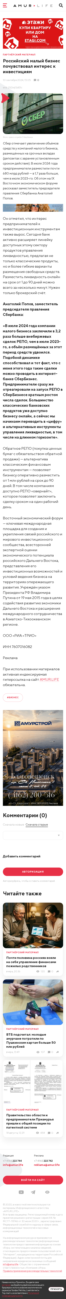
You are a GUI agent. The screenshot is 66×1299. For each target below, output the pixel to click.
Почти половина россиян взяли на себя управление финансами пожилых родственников (31, 962)
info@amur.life (13, 1164)
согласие (6, 1285)
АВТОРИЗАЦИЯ (33, 871)
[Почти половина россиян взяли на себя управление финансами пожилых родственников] (58, 971)
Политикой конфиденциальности (20, 1294)
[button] (47, 1192)
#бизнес (13, 697)
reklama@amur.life (47, 1164)
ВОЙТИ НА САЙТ (33, 1179)
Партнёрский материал (19, 55)
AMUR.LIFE (49, 679)
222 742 (43, 1160)
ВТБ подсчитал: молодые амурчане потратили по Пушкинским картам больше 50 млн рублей (31, 1040)
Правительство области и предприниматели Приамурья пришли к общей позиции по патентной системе (30, 1121)
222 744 (12, 1160)
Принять (56, 1289)
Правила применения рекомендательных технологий (32, 1270)
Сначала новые (13, 824)
